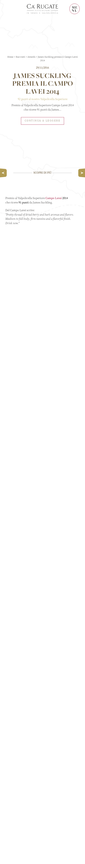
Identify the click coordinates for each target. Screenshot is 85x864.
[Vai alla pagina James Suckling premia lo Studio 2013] (80, 172)
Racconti (20, 56)
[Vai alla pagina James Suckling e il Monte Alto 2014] (4, 172)
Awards (31, 56)
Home (10, 56)
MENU (75, 9)
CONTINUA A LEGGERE (42, 120)
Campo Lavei (53, 198)
